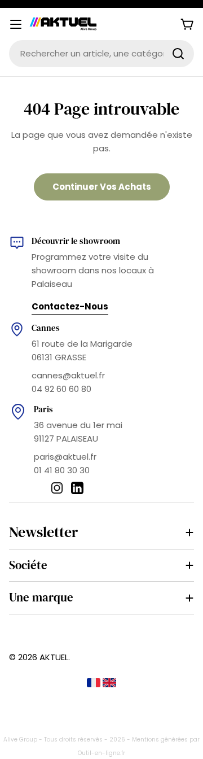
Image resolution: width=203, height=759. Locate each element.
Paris (43, 409)
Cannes (46, 328)
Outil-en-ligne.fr (101, 753)
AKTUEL (53, 657)
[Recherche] (178, 53)
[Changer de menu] (16, 24)
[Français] (95, 684)
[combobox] (101, 53)
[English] (109, 684)
